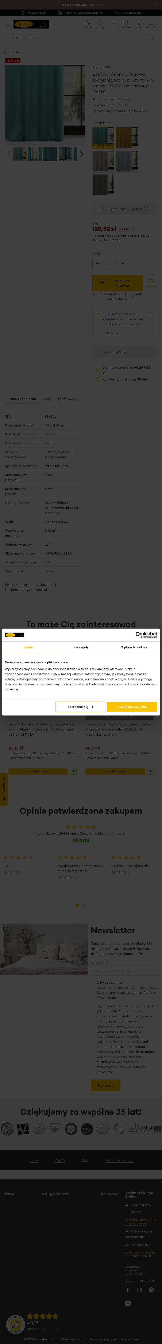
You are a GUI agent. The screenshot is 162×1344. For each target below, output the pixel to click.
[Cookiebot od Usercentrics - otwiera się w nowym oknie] (138, 635)
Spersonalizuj (78, 706)
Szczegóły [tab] (81, 647)
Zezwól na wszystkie (131, 706)
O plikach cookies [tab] (134, 647)
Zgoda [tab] (28, 647)
